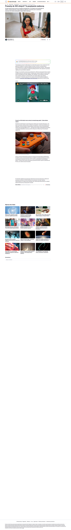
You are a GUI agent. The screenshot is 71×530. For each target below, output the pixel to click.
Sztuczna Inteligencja (41, 1)
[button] (58, 1)
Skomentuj (43, 39)
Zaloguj (62, 1)
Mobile (19, 1)
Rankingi (34, 1)
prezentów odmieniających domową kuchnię (28, 78)
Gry (48, 1)
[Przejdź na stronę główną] (6, 2)
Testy (30, 1)
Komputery (25, 1)
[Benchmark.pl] (13, 1)
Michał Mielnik (10, 39)
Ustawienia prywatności (50, 521)
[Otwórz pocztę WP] (55, 1)
